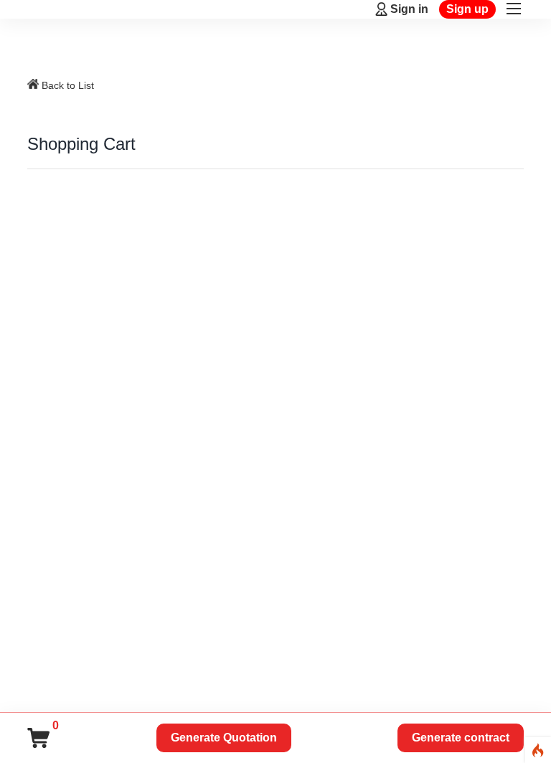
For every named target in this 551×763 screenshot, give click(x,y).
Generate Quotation (224, 737)
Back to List (68, 85)
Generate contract (460, 737)
